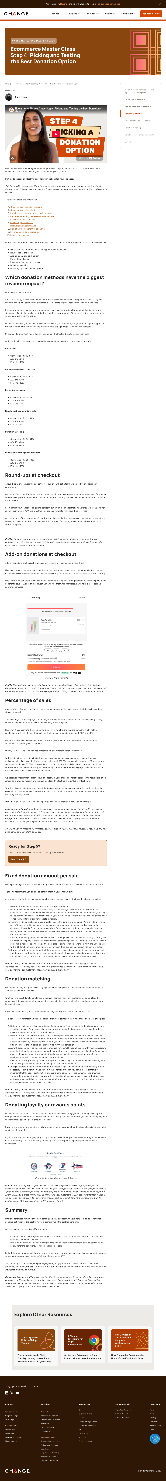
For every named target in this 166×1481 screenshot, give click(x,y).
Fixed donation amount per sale (138, 121)
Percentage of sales (133, 114)
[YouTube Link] (17, 1392)
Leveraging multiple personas (24, 232)
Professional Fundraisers (50, 1445)
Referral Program (85, 1441)
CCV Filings (9, 1420)
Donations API (10, 1429)
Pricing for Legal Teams (88, 1422)
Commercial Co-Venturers (50, 1441)
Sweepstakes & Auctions (50, 1420)
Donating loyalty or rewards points (139, 135)
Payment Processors (48, 1457)
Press (152, 1414)
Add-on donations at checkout (138, 107)
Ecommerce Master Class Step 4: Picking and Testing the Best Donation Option (46, 84)
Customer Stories (85, 1414)
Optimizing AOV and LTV (21, 222)
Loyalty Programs (47, 1427)
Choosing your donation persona (26, 207)
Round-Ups (45, 1424)
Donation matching (133, 128)
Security (153, 1418)
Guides (81, 1418)
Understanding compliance (23, 225)
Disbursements (10, 1441)
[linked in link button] (6, 1392)
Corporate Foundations (49, 1461)
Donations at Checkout (49, 1416)
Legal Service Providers (50, 1453)
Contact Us (154, 1422)
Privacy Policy (155, 1425)
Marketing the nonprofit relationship (27, 229)
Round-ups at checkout (135, 100)
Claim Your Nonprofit (123, 1410)
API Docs (82, 1437)
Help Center (83, 1433)
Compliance (9, 1433)
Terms (152, 1429)
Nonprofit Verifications (13, 1437)
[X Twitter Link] (11, 1392)
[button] (56, 14)
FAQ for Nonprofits (122, 1418)
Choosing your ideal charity (23, 210)
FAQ (80, 1429)
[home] (16, 13)
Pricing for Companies (87, 1425)
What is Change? (121, 1414)
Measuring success (19, 235)
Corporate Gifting (47, 1431)
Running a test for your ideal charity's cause (31, 213)
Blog (7, 84)
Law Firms (45, 1449)
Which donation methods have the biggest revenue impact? (139, 91)
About (152, 1410)
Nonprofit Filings (11, 1416)
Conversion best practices (23, 219)
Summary (129, 142)
